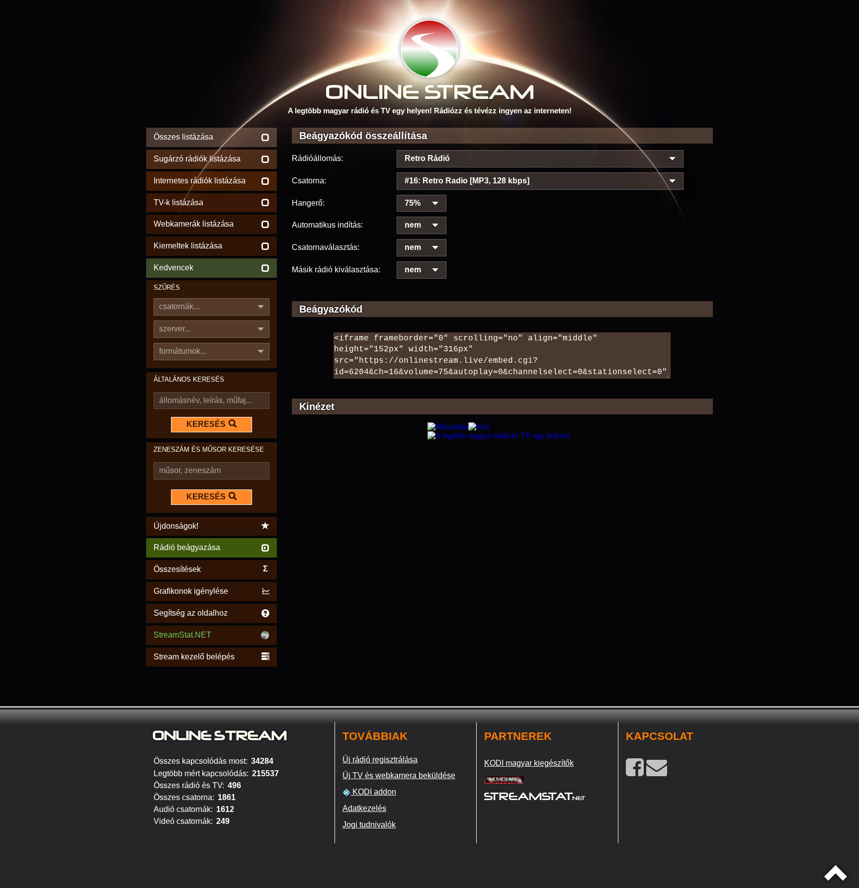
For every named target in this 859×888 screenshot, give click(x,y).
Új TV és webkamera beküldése (399, 775)
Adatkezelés (364, 808)
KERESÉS (206, 424)
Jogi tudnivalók (369, 824)
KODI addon (373, 792)
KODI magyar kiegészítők (529, 763)
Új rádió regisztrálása (380, 759)
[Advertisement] (502, 510)
